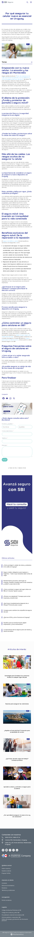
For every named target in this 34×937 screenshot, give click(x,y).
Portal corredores (6, 900)
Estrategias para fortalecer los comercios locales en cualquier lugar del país (17, 676)
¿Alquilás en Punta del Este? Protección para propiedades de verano (17, 731)
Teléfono (4, 438)
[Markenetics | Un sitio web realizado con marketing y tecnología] (17, 935)
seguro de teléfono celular (10, 241)
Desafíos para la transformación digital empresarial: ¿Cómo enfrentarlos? (14, 623)
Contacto (4, 883)
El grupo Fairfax (6, 873)
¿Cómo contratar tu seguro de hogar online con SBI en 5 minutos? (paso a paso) (17, 590)
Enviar (5, 460)
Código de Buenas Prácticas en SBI (11, 910)
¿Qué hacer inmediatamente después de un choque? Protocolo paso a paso (16, 604)
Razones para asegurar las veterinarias (17, 704)
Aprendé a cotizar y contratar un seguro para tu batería (17, 787)
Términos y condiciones (8, 890)
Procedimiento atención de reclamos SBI (13, 915)
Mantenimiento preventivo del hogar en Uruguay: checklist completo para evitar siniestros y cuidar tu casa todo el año (17, 582)
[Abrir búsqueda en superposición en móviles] (27, 2)
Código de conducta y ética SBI (10, 912)
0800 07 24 (16, 837)
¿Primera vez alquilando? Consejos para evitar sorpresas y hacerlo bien (16, 597)
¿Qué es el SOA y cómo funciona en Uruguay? (16, 617)
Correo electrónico (7, 431)
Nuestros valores (6, 870)
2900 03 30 (8, 837)
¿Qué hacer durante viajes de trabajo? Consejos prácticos (17, 759)
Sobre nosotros (6, 868)
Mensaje (4, 445)
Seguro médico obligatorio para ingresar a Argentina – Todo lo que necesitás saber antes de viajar (17, 573)
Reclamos (4, 888)
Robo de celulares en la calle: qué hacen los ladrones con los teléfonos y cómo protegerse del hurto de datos (16, 77)
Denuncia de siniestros (8, 885)
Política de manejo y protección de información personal (15, 920)
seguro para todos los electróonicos (16, 339)
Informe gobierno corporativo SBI (11, 917)
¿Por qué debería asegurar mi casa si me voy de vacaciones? (17, 815)
